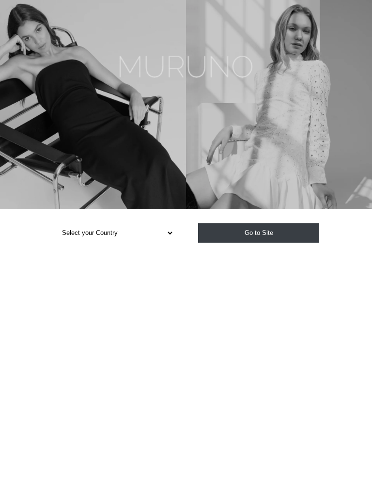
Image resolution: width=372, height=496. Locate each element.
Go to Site (259, 232)
